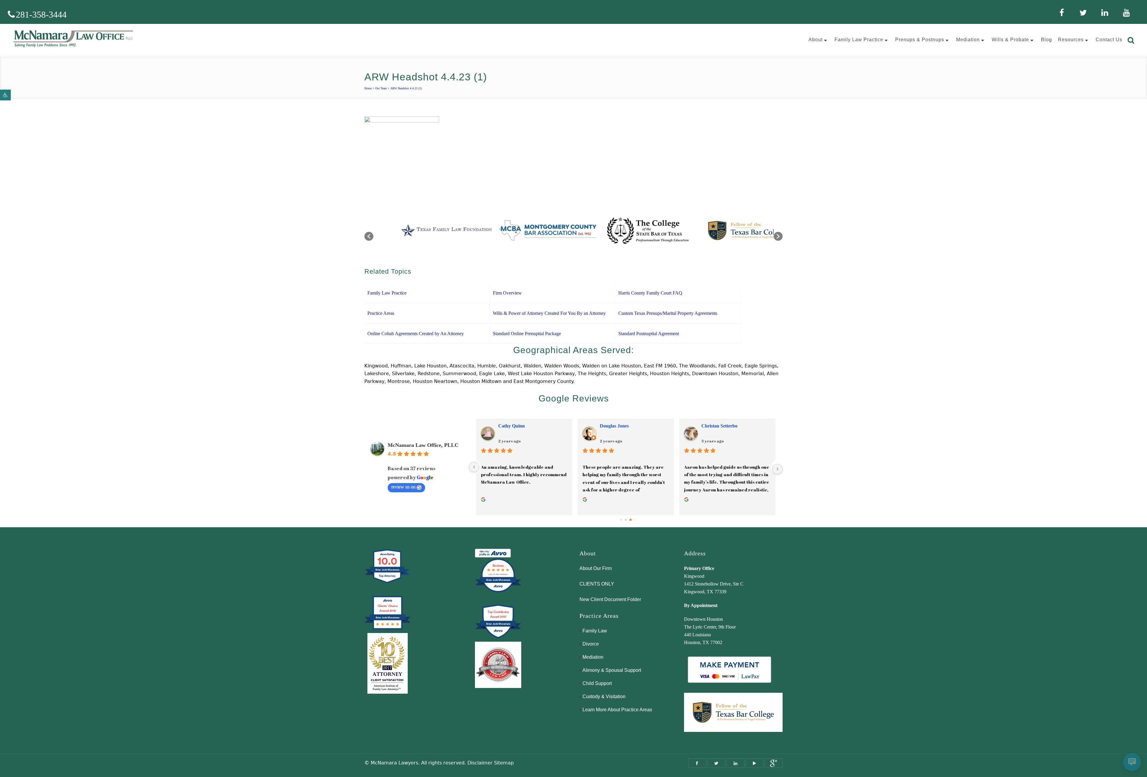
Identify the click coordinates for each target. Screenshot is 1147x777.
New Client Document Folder (610, 599)
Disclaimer (480, 763)
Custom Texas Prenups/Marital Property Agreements (667, 313)
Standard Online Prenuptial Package (527, 333)
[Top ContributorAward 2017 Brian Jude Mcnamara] (498, 637)
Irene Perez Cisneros (519, 425)
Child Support (597, 683)
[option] (423, 233)
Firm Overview (507, 292)
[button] (5, 95)
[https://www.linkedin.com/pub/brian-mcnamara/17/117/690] (735, 763)
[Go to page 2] (630, 519)
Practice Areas (380, 313)
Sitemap (504, 763)
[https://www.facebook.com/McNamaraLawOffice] (697, 763)
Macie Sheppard (718, 425)
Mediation (592, 657)
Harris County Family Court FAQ (650, 292)
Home (368, 88)
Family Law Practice (387, 292)
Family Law (594, 630)
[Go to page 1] (626, 520)
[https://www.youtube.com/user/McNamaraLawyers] (754, 763)
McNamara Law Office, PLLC (423, 445)
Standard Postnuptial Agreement (648, 333)
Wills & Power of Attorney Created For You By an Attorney (549, 313)
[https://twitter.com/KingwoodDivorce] (716, 763)
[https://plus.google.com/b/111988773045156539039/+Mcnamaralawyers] (774, 763)
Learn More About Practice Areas (617, 709)
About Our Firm (595, 568)
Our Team (381, 88)
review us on (403, 486)
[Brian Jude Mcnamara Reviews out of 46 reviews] (498, 591)
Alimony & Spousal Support (611, 670)
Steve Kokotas (614, 425)
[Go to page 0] (621, 520)
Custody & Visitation (603, 696)
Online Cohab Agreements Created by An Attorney (415, 333)
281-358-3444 (41, 14)
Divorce (590, 643)
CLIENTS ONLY (596, 583)
